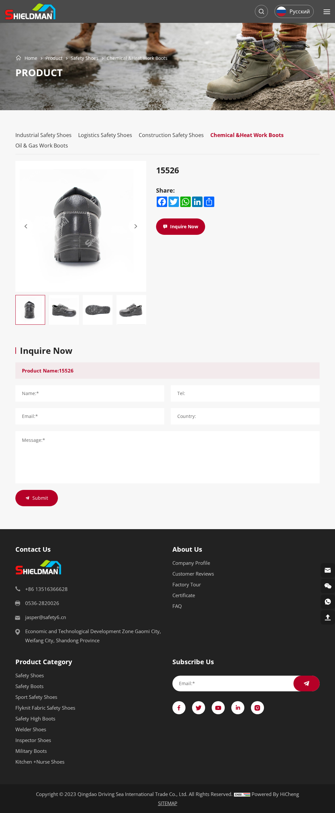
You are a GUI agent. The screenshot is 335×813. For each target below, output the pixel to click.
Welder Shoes (30, 729)
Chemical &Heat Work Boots (137, 58)
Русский (300, 11)
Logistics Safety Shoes (105, 134)
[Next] (136, 226)
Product (53, 58)
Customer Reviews (193, 574)
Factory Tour (186, 584)
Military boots (31, 751)
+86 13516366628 (46, 589)
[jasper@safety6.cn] (328, 570)
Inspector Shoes (33, 740)
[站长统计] (242, 794)
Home (31, 58)
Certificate (183, 595)
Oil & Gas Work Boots (41, 145)
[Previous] (26, 226)
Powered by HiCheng (275, 794)
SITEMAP (167, 803)
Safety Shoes (84, 58)
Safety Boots (29, 686)
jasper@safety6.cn (45, 617)
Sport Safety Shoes (36, 697)
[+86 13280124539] (328, 602)
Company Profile (191, 563)
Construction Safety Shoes (171, 134)
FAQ (177, 606)
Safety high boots (35, 718)
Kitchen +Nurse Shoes (39, 762)
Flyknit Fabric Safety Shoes (45, 708)
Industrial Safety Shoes (43, 134)
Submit (40, 498)
